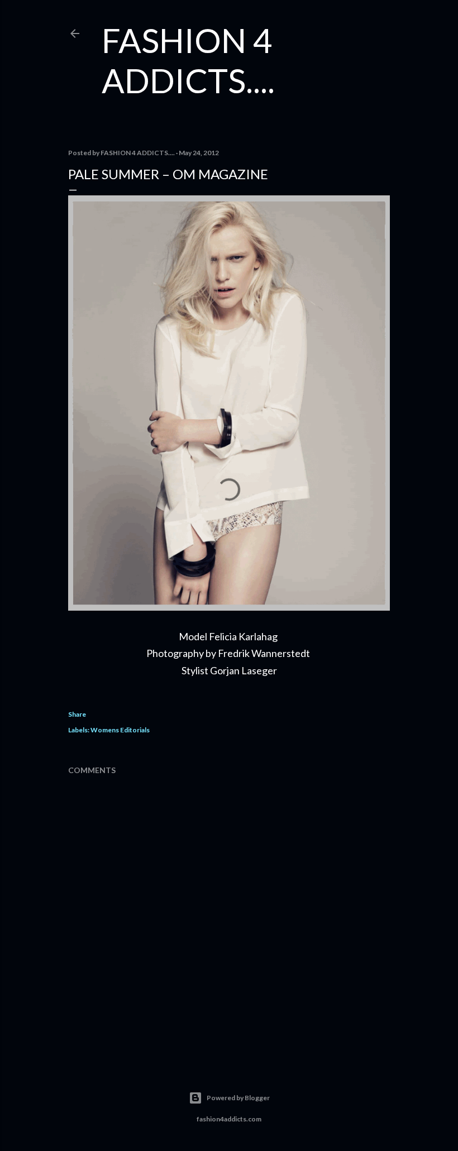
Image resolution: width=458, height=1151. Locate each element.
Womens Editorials (120, 730)
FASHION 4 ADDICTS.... (188, 60)
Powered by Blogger (238, 1098)
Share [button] (77, 714)
